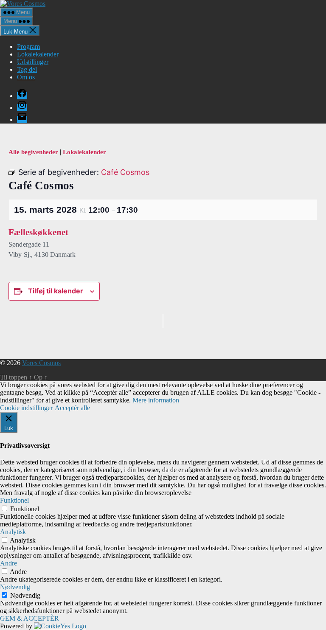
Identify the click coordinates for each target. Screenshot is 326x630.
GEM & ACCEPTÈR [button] (29, 618)
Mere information (155, 400)
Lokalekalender (38, 54)
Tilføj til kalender (55, 291)
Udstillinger (32, 61)
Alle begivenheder (34, 152)
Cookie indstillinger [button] (26, 407)
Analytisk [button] (13, 531)
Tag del (27, 69)
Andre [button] (8, 563)
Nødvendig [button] (15, 587)
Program (28, 46)
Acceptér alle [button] (72, 407)
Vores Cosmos (41, 362)
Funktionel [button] (14, 500)
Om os (26, 77)
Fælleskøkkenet (38, 232)
